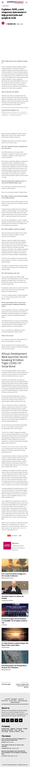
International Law (5, 593)
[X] (6, 28)
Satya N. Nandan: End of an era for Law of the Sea (22, 686)
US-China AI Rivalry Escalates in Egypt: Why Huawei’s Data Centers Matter (15, 644)
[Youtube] (20, 720)
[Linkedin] (14, 28)
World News (6, 5)
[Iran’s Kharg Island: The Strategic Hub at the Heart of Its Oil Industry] (15, 657)
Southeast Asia (5, 616)
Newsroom (12, 24)
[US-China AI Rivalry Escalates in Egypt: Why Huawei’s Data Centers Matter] (15, 634)
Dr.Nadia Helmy (5, 647)
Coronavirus (14, 535)
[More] (25, 28)
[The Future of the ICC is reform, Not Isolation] (15, 587)
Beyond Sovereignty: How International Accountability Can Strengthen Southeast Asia (14, 621)
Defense (3, 571)
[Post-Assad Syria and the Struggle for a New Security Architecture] (15, 565)
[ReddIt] (18, 28)
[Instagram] (7, 720)
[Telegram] (21, 28)
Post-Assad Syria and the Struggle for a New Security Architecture (14, 575)
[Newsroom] (3, 23)
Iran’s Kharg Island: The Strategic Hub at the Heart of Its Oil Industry (14, 667)
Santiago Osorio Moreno (7, 600)
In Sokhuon (4, 624)
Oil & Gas (4, 662)
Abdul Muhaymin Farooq (7, 578)
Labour (20, 535)
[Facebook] (3, 28)
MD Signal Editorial (6, 669)
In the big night (6, 684)
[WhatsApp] (10, 28)
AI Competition (5, 640)
